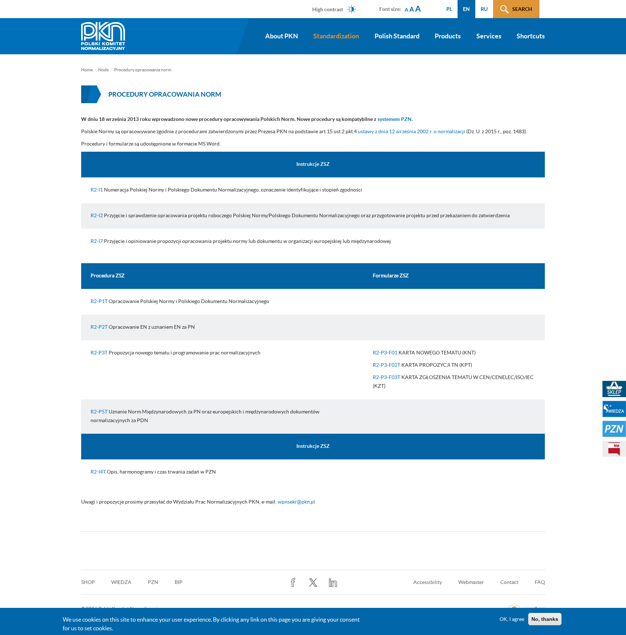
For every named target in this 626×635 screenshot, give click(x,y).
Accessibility (427, 582)
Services (488, 36)
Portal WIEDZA (614, 409)
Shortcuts (531, 36)
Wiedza (121, 582)
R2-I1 (97, 190)
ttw (313, 582)
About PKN (281, 36)
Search (522, 9)
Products (448, 36)
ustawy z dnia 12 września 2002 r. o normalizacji (411, 131)
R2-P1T (99, 301)
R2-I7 (97, 241)
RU (484, 9)
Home (87, 69)
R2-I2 (97, 215)
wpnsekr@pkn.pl (296, 502)
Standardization (336, 36)
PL (449, 9)
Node (103, 69)
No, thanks (544, 619)
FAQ (540, 582)
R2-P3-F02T (386, 365)
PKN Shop (614, 389)
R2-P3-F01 (385, 353)
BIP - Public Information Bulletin (614, 449)
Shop (88, 582)
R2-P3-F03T (386, 377)
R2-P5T (99, 412)
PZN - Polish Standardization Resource (614, 429)
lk (333, 582)
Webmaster (471, 582)
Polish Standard (397, 36)
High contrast (327, 9)
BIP (179, 582)
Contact (509, 582)
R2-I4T (98, 472)
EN (466, 9)
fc (293, 582)
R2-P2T (99, 327)
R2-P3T (99, 353)
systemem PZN (394, 119)
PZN (153, 582)
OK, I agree (512, 619)
